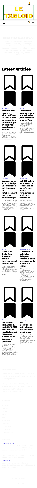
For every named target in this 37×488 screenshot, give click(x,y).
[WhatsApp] (23, 483)
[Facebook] (14, 483)
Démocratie (5, 178)
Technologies (24, 178)
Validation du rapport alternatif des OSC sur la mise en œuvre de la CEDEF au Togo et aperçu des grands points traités (9, 120)
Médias (22, 108)
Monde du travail (25, 249)
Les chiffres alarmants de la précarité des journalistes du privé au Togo (27, 115)
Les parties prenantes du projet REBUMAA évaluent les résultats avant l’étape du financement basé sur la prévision (9, 332)
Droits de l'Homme (7, 108)
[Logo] (4, 22)
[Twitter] (18, 483)
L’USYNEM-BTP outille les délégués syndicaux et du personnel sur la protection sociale (27, 259)
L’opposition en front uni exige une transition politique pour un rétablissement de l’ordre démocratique (18, 465)
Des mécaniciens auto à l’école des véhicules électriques (26, 327)
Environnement (6, 320)
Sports (4, 249)
